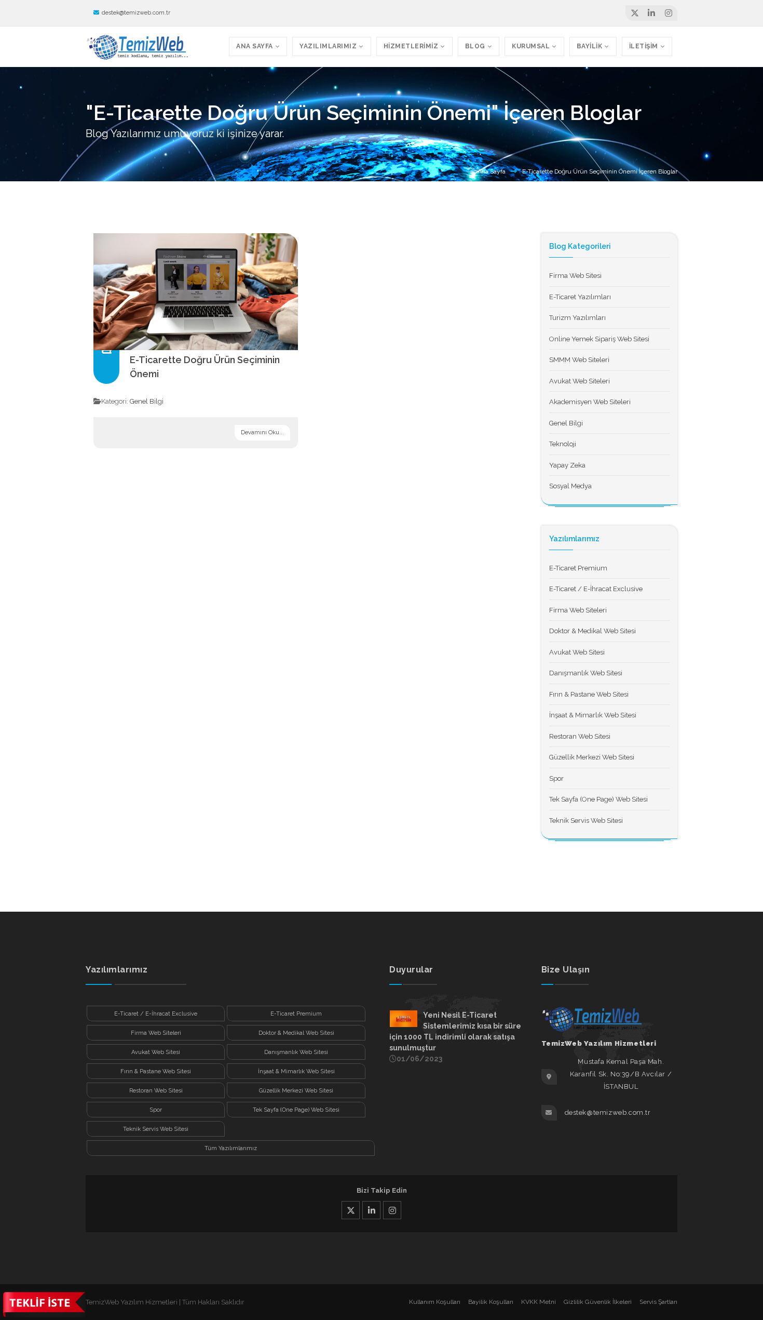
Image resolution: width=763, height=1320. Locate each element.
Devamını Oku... (262, 432)
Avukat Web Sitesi (577, 652)
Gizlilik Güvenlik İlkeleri (598, 1301)
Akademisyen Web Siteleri (590, 402)
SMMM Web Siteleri (579, 360)
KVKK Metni (538, 1301)
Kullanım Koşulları (434, 1301)
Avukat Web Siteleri (579, 381)
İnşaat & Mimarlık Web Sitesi (592, 715)
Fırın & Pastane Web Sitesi (589, 694)
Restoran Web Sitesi (579, 736)
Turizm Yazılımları (577, 318)
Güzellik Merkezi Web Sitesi (591, 757)
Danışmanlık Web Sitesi (585, 673)
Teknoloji (562, 444)
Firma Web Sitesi (575, 275)
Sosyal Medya (570, 486)
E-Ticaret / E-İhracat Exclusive (596, 589)
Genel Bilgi (147, 401)
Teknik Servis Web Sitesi (586, 820)
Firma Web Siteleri (578, 610)
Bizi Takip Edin (382, 1190)
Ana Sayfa (492, 171)
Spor (556, 778)
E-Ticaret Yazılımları (580, 297)
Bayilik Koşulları (490, 1301)
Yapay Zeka (567, 465)
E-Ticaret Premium (578, 568)
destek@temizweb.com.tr (136, 12)
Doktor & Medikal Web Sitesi (592, 631)
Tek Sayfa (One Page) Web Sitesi (598, 799)
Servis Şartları (658, 1301)
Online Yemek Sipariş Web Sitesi (599, 339)
